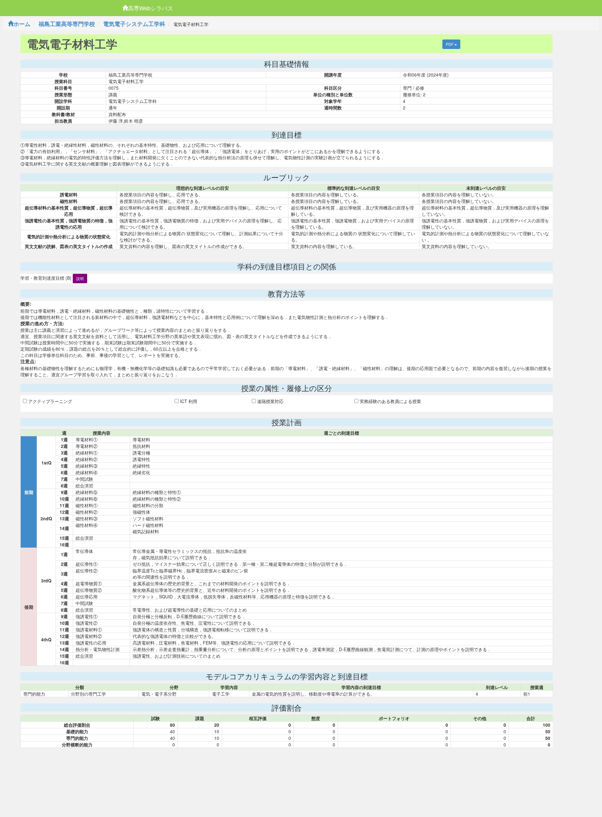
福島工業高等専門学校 (67, 24)
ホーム (21, 24)
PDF (450, 44)
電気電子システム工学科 (134, 24)
